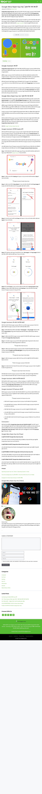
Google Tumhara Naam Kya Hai (12, 126)
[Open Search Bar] (37, 1)
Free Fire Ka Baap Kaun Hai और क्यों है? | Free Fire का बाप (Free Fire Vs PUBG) (18, 474)
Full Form (4, 577)
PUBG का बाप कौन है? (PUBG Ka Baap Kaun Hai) (12, 605)
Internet (5, 506)
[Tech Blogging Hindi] (6, 1)
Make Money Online (6, 587)
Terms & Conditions (29, 636)
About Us (10, 636)
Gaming (3, 579)
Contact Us (16, 636)
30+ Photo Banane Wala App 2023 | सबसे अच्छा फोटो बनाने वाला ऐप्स (15, 599)
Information (4, 583)
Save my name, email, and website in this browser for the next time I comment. (20, 561)
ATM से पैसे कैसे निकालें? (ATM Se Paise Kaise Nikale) (12, 603)
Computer (4, 575)
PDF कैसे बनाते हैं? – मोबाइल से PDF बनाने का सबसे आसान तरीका (13, 601)
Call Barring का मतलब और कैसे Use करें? (9, 597)
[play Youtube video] (21, 493)
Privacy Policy (21, 636)
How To (3, 581)
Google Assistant (20, 23)
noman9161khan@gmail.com (24, 631)
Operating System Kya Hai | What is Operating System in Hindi (15, 471)
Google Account (15, 152)
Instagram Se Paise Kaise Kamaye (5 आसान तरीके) (12, 477)
